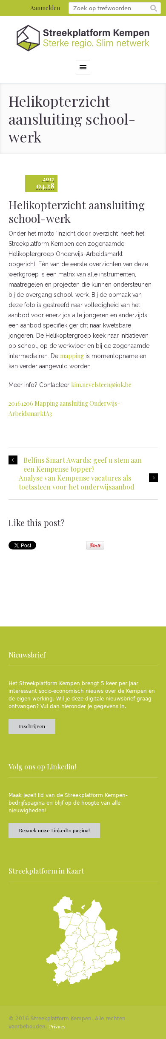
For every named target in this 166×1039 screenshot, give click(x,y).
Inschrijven (32, 726)
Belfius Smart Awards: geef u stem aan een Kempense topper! (82, 464)
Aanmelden (45, 8)
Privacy (57, 1026)
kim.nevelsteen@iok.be (101, 385)
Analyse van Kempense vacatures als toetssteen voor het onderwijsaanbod (77, 482)
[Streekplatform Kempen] (83, 38)
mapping (72, 356)
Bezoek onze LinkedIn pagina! (54, 830)
